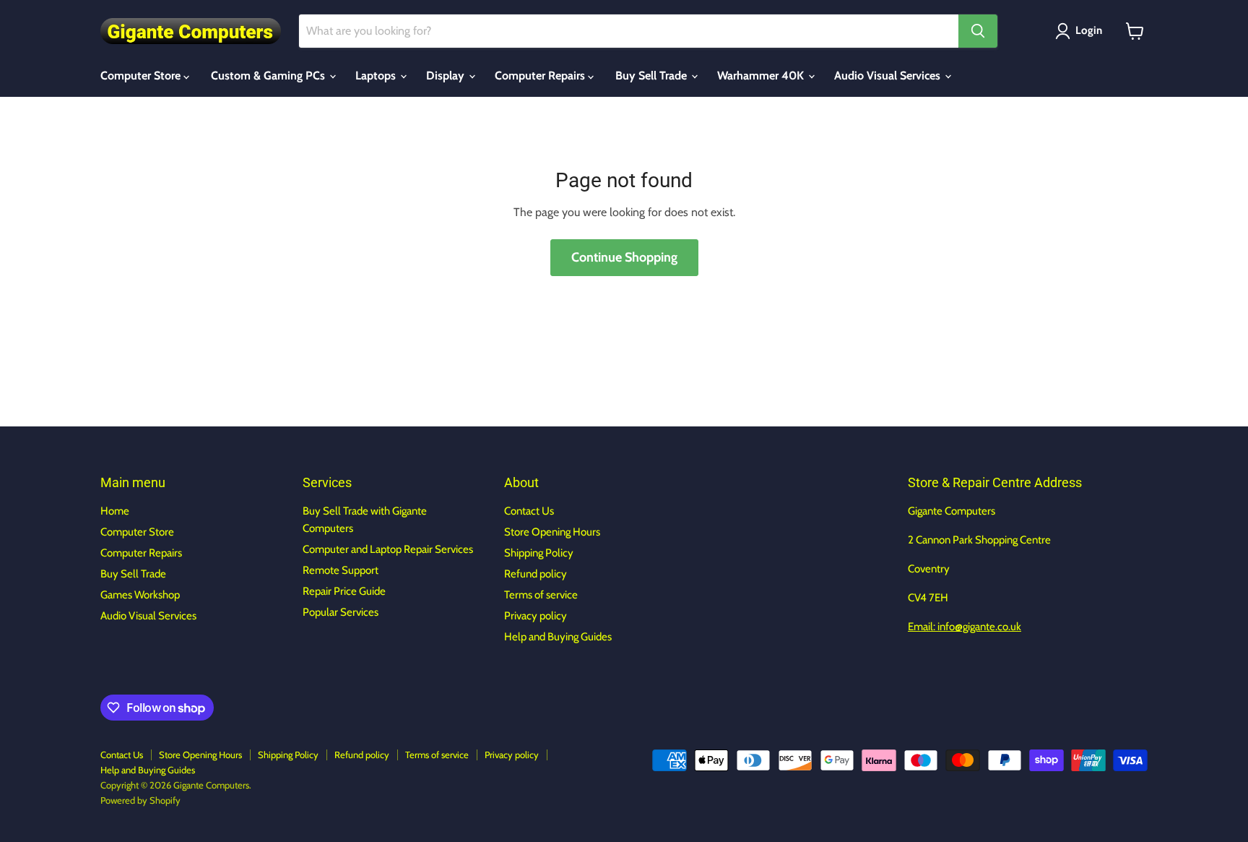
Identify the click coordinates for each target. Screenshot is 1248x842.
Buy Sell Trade (652, 75)
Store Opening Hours (552, 531)
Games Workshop (140, 594)
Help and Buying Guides (558, 636)
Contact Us (529, 510)
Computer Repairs (541, 75)
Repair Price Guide (344, 591)
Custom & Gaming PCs (269, 75)
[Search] (977, 31)
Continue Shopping (624, 257)
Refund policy (535, 573)
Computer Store (141, 75)
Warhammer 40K (762, 75)
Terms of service (541, 594)
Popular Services (340, 612)
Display (446, 75)
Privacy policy (535, 615)
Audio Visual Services (888, 75)
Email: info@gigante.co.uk (964, 626)
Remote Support (340, 570)
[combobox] (628, 31)
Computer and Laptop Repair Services (388, 549)
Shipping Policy (538, 552)
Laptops (377, 75)
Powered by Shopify (140, 800)
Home (114, 510)
